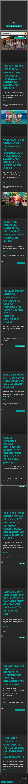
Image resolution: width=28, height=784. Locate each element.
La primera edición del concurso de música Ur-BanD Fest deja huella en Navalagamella (14, 748)
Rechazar (9, 781)
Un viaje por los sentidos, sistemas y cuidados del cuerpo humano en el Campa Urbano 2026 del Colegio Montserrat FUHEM (13, 307)
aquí (23, 777)
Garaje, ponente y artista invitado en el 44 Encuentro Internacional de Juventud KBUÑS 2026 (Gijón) (13, 450)
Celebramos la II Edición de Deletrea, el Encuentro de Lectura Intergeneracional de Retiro (14, 675)
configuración (23, 778)
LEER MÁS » (5, 100)
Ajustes (15, 781)
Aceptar (4, 781)
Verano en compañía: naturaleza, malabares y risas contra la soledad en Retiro (13, 231)
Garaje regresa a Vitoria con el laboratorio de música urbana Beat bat (13, 381)
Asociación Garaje (14, 6)
